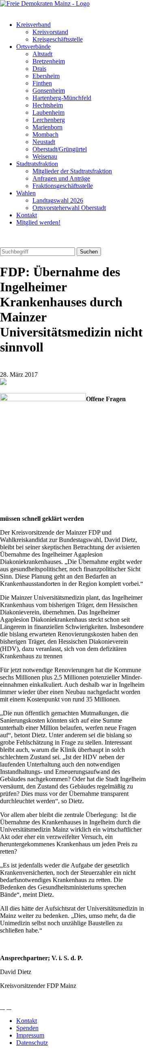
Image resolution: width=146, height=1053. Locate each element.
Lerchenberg (48, 119)
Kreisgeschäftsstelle (57, 39)
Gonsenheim (48, 90)
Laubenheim (48, 112)
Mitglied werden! (38, 222)
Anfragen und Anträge (61, 178)
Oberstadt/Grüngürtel (59, 149)
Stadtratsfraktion (37, 163)
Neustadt (43, 141)
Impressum (30, 1035)
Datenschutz (32, 1042)
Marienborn (47, 127)
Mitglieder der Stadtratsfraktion (72, 171)
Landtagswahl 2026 (57, 200)
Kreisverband (33, 24)
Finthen (42, 83)
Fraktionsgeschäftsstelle (62, 185)
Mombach (45, 134)
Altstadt (42, 53)
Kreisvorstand (50, 31)
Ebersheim (46, 75)
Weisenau (44, 156)
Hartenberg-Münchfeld (61, 97)
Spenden (27, 1028)
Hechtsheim (47, 105)
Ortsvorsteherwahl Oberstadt (69, 207)
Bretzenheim (48, 61)
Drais (39, 68)
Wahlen (26, 193)
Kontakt (26, 215)
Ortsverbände (33, 46)
